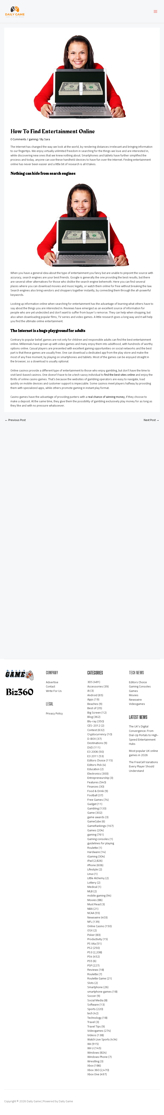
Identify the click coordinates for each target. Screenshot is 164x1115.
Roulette (92, 974)
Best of (91, 708)
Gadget (92, 804)
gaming (33, 139)
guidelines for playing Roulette (100, 845)
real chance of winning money (106, 397)
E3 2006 (92, 751)
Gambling (93, 808)
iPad (90, 860)
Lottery (91, 882)
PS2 (89, 948)
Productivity (94, 939)
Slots (90, 983)
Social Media (95, 1000)
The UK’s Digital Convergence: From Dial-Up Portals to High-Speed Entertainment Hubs (143, 735)
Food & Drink (95, 791)
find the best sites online (119, 374)
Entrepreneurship (98, 778)
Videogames (95, 1030)
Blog (90, 717)
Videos (91, 1035)
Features (93, 782)
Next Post (151, 420)
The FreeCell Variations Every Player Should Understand (143, 766)
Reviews (92, 969)
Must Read (94, 904)
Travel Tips (94, 1026)
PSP (89, 965)
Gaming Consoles (140, 686)
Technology (94, 1017)
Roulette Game (96, 978)
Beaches (92, 704)
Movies (92, 900)
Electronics (94, 773)
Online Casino (95, 926)
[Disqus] (82, 481)
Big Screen (94, 712)
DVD (90, 747)
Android (92, 695)
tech (90, 1013)
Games (91, 830)
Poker (91, 935)
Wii (89, 1044)
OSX (90, 930)
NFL (89, 921)
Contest (92, 730)
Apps (90, 699)
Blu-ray (92, 721)
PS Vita (91, 943)
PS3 (89, 952)
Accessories (95, 686)
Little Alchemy (96, 878)
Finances (92, 786)
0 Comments (18, 139)
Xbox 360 (93, 1070)
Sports (91, 1009)
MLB (90, 891)
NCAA (90, 913)
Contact (50, 686)
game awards (95, 817)
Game (91, 812)
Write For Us (54, 691)
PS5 (89, 961)
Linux (90, 874)
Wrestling (93, 1061)
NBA (90, 908)
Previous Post (15, 420)
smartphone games (99, 991)
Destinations (95, 743)
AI (88, 690)
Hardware (93, 852)
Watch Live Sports (98, 1039)
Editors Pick (94, 765)
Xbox (90, 1065)
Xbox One (93, 1074)
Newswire (93, 917)
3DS (90, 682)
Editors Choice (96, 760)
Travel (91, 1022)
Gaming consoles (98, 839)
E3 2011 (92, 756)
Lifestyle (92, 869)
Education (93, 769)
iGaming (92, 856)
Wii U (90, 1048)
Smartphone (95, 987)
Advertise (52, 682)
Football (92, 795)
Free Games (95, 799)
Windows (93, 1052)
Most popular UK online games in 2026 (143, 753)
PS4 (89, 956)
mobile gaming (96, 895)
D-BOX (91, 738)
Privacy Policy (54, 713)
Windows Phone (97, 1057)
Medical (92, 887)
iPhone (91, 865)
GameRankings (96, 826)
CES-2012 (93, 725)
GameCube (94, 821)
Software (93, 1004)
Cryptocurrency (96, 734)
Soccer (91, 996)
